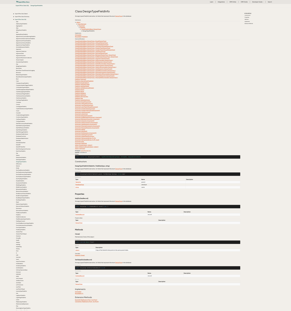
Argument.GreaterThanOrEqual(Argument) (87, 110)
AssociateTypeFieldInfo (22, 62)
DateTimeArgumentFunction (23, 149)
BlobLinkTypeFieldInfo (21, 74)
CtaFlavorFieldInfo (20, 119)
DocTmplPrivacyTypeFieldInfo (23, 174)
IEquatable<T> (79, 293)
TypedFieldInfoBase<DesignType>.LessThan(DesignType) (91, 44)
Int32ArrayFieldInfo (21, 265)
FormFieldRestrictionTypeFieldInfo (25, 223)
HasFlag (18, 244)
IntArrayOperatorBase (21, 270)
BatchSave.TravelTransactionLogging (25, 70)
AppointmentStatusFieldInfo (23, 43)
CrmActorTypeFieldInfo (22, 117)
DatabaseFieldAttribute (22, 134)
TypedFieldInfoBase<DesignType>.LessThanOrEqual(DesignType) (94, 46)
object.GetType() (80, 148)
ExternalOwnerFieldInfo (22, 210)
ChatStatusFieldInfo (21, 98)
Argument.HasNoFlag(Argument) (84, 136)
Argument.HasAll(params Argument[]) (86, 124)
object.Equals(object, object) (83, 145)
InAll (17, 255)
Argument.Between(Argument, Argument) (87, 119)
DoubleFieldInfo (20, 180)
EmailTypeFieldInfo (21, 200)
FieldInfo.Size (79, 98)
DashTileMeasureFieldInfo (22, 127)
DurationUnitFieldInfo (21, 183)
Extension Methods (249, 23)
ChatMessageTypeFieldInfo (23, 91)
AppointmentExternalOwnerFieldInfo (25, 38)
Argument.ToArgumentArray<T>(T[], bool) (87, 140)
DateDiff (18, 144)
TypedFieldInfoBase (87, 29)
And (17, 32)
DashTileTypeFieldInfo (21, 130)
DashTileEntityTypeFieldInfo (23, 125)
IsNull (17, 276)
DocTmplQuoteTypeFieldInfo (23, 176)
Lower (17, 299)
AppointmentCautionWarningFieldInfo (25, 36)
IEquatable (78, 36)
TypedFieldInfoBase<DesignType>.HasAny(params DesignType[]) (94, 65)
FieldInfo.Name (79, 91)
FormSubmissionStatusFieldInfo (24, 225)
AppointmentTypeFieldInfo (23, 45)
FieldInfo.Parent (79, 89)
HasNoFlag (19, 246)
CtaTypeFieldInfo (20, 121)
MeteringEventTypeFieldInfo (23, 308)
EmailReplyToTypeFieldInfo (23, 197)
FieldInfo (18, 214)
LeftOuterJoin (19, 284)
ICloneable (78, 35)
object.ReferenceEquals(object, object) (86, 147)
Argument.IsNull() (80, 129)
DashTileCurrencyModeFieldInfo (24, 123)
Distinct (18, 166)
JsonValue (18, 282)
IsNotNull (18, 274)
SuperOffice (83, 150)
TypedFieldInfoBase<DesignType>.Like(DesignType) (90, 51)
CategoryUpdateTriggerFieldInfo (24, 85)
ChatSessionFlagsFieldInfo (23, 93)
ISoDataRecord (79, 214)
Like (17, 293)
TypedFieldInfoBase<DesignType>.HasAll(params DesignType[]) (93, 69)
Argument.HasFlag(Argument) (84, 134)
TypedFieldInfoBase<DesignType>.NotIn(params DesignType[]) (93, 62)
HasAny (18, 242)
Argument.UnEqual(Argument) (84, 103)
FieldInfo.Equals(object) (82, 83)
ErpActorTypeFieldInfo (21, 204)
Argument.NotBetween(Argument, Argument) (88, 117)
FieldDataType (79, 184)
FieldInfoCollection (21, 217)
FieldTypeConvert (20, 221)
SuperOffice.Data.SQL (22, 5)
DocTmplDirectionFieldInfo (23, 170)
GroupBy (18, 238)
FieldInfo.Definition (80, 95)
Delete (18, 155)
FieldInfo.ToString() (80, 79)
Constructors (247, 15)
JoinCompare (19, 278)
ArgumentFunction (21, 55)
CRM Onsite (244, 2)
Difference (19, 163)
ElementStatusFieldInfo (22, 191)
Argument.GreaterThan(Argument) (85, 108)
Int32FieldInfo (19, 267)
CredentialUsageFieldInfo (22, 115)
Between (18, 72)
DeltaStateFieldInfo (21, 157)
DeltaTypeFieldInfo (21, 159)
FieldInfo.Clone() (80, 255)
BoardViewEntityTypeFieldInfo (24, 76)
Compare (18, 102)
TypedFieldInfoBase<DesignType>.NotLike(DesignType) (91, 53)
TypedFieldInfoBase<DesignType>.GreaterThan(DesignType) (92, 48)
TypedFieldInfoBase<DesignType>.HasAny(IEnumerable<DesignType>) (95, 67)
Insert (17, 259)
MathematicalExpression (22, 304)
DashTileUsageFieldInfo (22, 132)
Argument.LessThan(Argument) (84, 105)
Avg (17, 64)
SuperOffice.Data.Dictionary (22, 16)
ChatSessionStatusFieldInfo (23, 96)
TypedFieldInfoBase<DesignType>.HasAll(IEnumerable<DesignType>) (95, 70)
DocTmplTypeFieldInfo (21, 178)
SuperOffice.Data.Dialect (21, 13)
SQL (90, 150)
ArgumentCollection (21, 51)
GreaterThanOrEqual (21, 234)
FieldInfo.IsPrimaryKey (81, 96)
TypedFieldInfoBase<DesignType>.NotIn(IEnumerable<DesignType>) (95, 63)
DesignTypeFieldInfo (37, 5)
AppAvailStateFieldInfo (22, 34)
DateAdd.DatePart (20, 142)
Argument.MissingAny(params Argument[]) (87, 126)
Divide (17, 168)
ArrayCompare (20, 59)
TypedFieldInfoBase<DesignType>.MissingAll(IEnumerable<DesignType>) (96, 77)
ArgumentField (20, 53)
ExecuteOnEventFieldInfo (22, 206)
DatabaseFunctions (21, 136)
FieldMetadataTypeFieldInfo (23, 219)
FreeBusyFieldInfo (20, 229)
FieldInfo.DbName (80, 93)
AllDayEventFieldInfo (21, 30)
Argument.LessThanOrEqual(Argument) (86, 107)
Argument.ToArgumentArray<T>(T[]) (85, 138)
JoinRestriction (19, 280)
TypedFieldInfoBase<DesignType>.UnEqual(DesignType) (91, 43)
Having (17, 248)
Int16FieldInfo (19, 263)
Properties (247, 17)
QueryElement (82, 24)
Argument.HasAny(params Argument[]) (86, 122)
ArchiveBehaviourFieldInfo (22, 47)
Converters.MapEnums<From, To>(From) (87, 301)
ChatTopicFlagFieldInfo (22, 100)
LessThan (18, 287)
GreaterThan (19, 231)
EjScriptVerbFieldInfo (21, 189)
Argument (18, 49)
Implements (247, 21)
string (77, 187)
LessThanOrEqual (20, 289)
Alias (17, 28)
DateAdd (18, 140)
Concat (18, 104)
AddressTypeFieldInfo (21, 23)
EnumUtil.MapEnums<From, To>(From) (86, 300)
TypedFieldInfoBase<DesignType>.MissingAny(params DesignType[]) (95, 72)
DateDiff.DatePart (20, 147)
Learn (211, 2)
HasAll (17, 240)
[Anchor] (74, 162)
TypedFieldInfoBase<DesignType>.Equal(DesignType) (90, 41)
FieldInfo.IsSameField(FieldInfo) (84, 81)
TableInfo (78, 182)
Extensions (19, 208)
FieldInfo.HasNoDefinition (82, 100)
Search (270, 2)
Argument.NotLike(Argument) (83, 115)
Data (87, 150)
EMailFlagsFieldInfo (21, 185)
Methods (246, 19)
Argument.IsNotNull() (81, 131)
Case (17, 81)
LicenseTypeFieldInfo (21, 291)
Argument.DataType (81, 143)
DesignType (118, 16)
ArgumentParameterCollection (24, 57)
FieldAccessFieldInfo (21, 212)
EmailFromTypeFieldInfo (22, 195)
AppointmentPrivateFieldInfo (23, 40)
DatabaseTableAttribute (22, 138)
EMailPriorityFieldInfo (21, 187)
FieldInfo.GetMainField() (82, 86)
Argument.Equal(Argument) (83, 102)
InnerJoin (18, 257)
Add (17, 21)
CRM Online (232, 2)
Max (17, 306)
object (78, 22)
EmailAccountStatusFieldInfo (23, 193)
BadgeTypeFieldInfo (21, 66)
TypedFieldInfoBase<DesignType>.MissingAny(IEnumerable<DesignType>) (97, 74)
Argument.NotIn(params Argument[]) (85, 133)
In (16, 253)
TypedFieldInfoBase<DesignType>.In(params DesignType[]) (92, 58)
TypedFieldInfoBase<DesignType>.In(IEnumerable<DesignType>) (94, 60)
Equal (17, 202)
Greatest (18, 236)
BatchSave (19, 68)
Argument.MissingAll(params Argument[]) (87, 128)
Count (17, 110)
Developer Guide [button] (257, 2)
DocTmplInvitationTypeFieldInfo (24, 172)
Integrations (221, 2)
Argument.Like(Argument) (82, 112)
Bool (17, 79)
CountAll (18, 113)
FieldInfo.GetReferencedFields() (84, 88)
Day (17, 153)
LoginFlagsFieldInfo (21, 297)
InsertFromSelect (20, 261)
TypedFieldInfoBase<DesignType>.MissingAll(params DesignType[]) (94, 76)
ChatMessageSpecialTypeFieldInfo (25, 89)
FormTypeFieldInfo (21, 227)
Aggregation (19, 26)
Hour (17, 250)
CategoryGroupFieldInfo (22, 83)
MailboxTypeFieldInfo (21, 301)
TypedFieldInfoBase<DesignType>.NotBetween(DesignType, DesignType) (96, 57)
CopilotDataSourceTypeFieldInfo (24, 108)
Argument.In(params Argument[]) (84, 121)
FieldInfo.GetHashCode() (82, 84)
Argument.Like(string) (81, 114)
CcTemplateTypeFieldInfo (22, 87)
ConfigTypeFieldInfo (21, 106)
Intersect (18, 272)
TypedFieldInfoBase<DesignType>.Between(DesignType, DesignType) (95, 55)
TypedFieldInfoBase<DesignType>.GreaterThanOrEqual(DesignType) (95, 50)
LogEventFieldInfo (20, 295)
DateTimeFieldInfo (20, 151)
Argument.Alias (79, 141)
